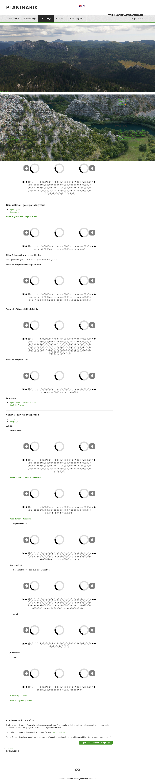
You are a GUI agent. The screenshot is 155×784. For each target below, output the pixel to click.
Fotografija (46, 18)
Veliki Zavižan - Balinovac (20, 519)
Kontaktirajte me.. (76, 18)
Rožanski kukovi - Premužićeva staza (25, 477)
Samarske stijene (16, 212)
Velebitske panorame (18, 696)
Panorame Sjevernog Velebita (21, 700)
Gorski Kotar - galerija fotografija (25, 205)
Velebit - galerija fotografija (22, 414)
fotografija (14, 421)
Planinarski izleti (58, 732)
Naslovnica (14, 18)
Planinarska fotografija (20, 720)
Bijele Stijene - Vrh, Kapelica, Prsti (22, 216)
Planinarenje (30, 18)
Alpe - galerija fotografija (21, 147)
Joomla (72, 778)
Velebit (12, 419)
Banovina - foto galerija (20, 125)
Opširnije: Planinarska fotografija (96, 742)
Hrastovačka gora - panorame (18, 139)
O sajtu (59, 18)
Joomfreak (83, 778)
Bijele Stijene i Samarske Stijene (23, 402)
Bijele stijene (15, 209)
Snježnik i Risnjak (17, 405)
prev (2, 91)
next (6, 91)
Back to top (77, 770)
